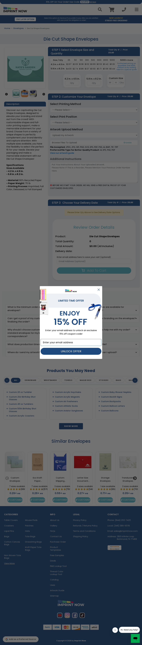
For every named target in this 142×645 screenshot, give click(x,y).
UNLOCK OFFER (71, 351)
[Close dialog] (98, 289)
